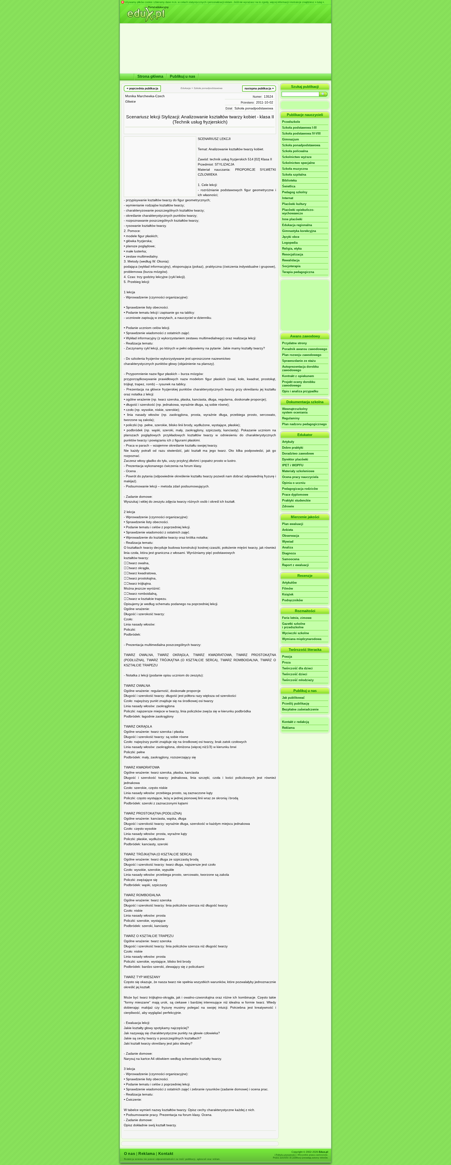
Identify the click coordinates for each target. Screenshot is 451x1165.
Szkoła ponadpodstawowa (253, 108)
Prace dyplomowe (295, 494)
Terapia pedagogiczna (298, 272)
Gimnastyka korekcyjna (299, 231)
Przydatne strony (294, 343)
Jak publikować (293, 697)
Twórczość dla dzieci (297, 668)
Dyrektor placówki (295, 459)
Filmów (287, 588)
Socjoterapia (291, 266)
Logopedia (290, 242)
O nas (129, 1154)
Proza (286, 662)
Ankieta (287, 530)
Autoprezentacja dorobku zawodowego (300, 368)
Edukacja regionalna (297, 225)
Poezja (287, 656)
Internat (287, 198)
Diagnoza (289, 553)
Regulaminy (290, 418)
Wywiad (287, 541)
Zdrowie (288, 506)
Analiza (287, 547)
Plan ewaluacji (292, 524)
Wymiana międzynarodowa (301, 639)
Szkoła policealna (295, 151)
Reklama (288, 727)
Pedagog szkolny (294, 192)
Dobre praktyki (292, 447)
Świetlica (288, 186)
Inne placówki (292, 219)
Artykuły (288, 442)
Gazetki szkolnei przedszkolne (293, 625)
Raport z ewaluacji (295, 565)
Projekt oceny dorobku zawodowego (298, 383)
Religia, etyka (292, 248)
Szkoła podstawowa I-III (299, 127)
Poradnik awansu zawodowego (304, 349)
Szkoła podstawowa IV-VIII (301, 133)
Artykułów (289, 582)
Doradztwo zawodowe (298, 453)
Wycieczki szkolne (295, 633)
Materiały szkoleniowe (298, 471)
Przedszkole (291, 121)
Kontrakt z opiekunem (298, 376)
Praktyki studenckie (296, 500)
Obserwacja (290, 535)
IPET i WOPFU (292, 465)
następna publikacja (259, 88)
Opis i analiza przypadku (300, 391)
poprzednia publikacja (142, 88)
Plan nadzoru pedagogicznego (304, 424)
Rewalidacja (290, 260)
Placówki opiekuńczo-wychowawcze (298, 211)
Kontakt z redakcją (295, 722)
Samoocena (290, 559)
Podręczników (292, 600)
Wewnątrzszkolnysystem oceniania (294, 410)
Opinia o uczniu (293, 483)
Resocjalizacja (292, 254)
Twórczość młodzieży (298, 680)
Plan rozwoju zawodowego (301, 355)
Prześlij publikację (295, 703)
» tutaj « (319, 2)
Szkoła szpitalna (294, 174)
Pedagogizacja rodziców (300, 488)
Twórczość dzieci (294, 674)
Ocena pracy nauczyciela (300, 477)
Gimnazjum (290, 139)
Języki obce (290, 237)
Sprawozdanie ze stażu (299, 361)
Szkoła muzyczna (295, 168)
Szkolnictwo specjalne (298, 163)
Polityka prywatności (286, 1155)
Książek (287, 594)
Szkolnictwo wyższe (296, 157)
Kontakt (165, 1154)
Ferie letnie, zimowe (296, 618)
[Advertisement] (160, 166)
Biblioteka (289, 180)
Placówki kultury (294, 204)
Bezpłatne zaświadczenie (300, 709)
